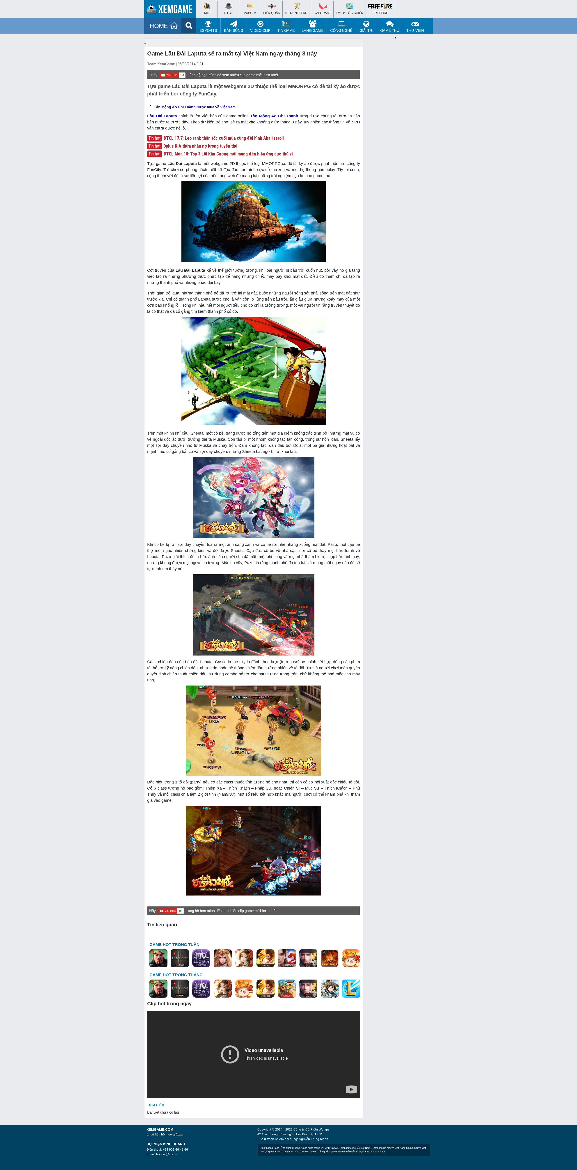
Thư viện (415, 30)
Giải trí (366, 30)
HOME (159, 26)
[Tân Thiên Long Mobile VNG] (265, 958)
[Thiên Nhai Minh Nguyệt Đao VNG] (244, 958)
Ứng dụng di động (290, 1148)
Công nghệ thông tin (312, 1148)
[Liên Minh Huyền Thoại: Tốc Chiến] (351, 989)
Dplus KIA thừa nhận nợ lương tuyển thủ (200, 146)
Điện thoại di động (269, 1148)
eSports (208, 30)
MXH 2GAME (332, 1148)
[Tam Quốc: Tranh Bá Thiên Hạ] (158, 958)
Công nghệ (341, 30)
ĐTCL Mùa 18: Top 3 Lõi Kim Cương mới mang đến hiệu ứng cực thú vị (228, 154)
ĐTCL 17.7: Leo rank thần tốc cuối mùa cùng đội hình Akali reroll (223, 138)
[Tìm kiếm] (188, 25)
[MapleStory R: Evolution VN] (351, 958)
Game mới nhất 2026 (349, 1151)
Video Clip (260, 30)
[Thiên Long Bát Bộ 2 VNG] (287, 958)
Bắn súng (233, 30)
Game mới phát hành (373, 1151)
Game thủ (389, 30)
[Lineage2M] (180, 958)
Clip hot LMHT (274, 1151)
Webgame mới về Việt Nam (355, 1148)
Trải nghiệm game (327, 1151)
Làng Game (312, 30)
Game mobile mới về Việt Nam (388, 1148)
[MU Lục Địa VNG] (201, 958)
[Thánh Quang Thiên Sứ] (223, 958)
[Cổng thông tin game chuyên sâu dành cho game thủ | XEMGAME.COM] (171, 10)
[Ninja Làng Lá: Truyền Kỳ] (330, 958)
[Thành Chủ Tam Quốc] (287, 989)
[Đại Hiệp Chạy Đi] (330, 989)
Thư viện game (307, 1151)
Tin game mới (290, 1151)
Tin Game (286, 30)
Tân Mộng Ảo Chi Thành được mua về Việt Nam (195, 107)
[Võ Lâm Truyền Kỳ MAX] (308, 958)
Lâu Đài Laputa (162, 116)
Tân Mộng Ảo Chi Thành (274, 116)
